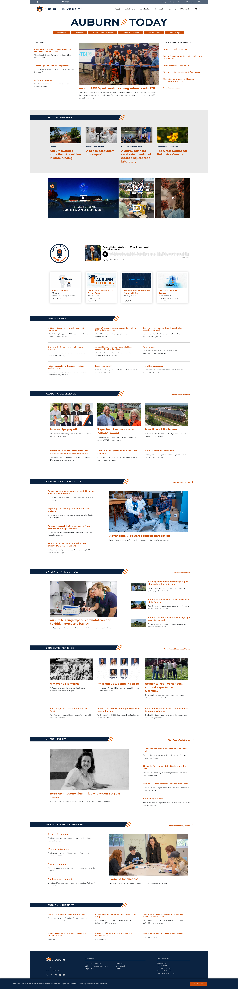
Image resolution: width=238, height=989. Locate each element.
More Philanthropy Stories (179, 825)
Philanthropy (174, 32)
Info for (66, 2)
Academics (145, 9)
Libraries (119, 963)
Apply (164, 2)
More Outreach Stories (181, 573)
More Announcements (171, 88)
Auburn (42, 2)
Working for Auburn (164, 968)
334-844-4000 (51, 968)
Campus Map (161, 963)
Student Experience (130, 32)
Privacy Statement (87, 984)
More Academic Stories (180, 395)
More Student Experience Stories (177, 649)
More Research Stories (181, 482)
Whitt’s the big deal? (60, 290)
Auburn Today (121, 966)
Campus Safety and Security (167, 973)
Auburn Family (154, 32)
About (117, 9)
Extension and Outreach (179, 9)
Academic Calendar (164, 971)
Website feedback (52, 971)
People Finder (162, 966)
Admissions (130, 9)
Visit (172, 2)
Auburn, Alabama (52, 965)
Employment (89, 969)
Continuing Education (93, 963)
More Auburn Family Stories (179, 740)
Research (159, 9)
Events (118, 969)
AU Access (190, 2)
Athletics (198, 9)
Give (181, 2)
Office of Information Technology (96, 966)
